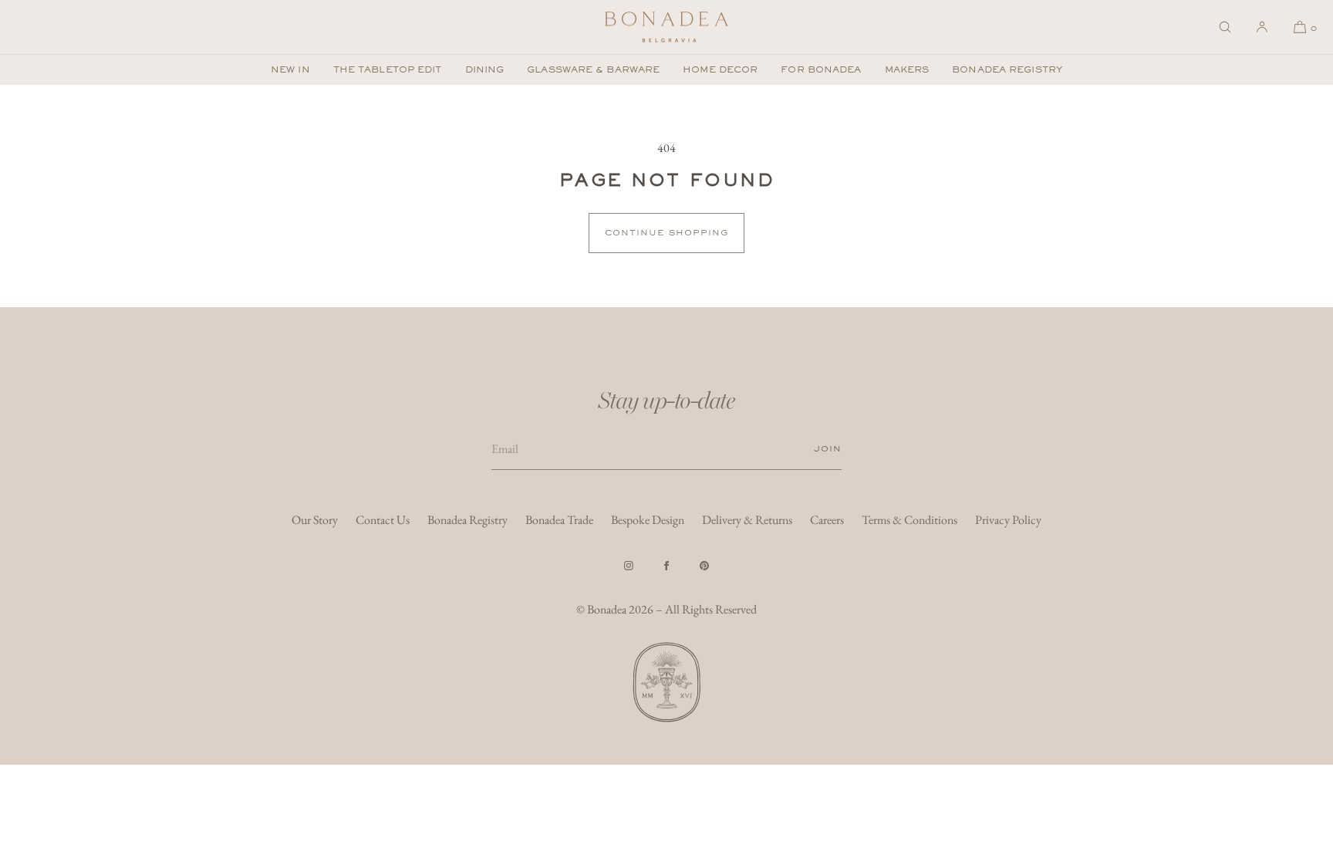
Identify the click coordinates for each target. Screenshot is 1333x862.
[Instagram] (629, 566)
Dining (485, 69)
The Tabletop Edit (387, 69)
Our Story (315, 520)
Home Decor (720, 69)
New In (290, 69)
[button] (1225, 27)
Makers (907, 69)
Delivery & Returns (747, 520)
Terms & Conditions (909, 520)
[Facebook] (666, 566)
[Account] (1262, 27)
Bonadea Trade (559, 520)
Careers (827, 520)
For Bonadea (821, 69)
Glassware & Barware (593, 69)
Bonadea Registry (1007, 69)
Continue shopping (666, 233)
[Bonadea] (666, 27)
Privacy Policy (1008, 520)
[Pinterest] (704, 566)
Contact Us (383, 520)
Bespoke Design (647, 520)
